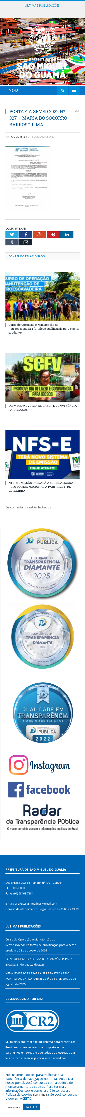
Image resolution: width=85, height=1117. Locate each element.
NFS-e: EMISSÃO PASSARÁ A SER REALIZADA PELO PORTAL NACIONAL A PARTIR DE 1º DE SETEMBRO (40, 487)
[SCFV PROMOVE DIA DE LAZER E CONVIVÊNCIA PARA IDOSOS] (42, 377)
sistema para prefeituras (59, 1042)
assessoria (35, 1047)
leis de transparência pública (24, 1058)
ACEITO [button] (31, 1107)
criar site (32, 1042)
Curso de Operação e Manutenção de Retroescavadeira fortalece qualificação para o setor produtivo (44, 329)
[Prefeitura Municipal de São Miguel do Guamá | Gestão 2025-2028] (43, 52)
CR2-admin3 (18, 136)
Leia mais (41, 1094)
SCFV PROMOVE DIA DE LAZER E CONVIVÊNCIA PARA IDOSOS (43, 10)
